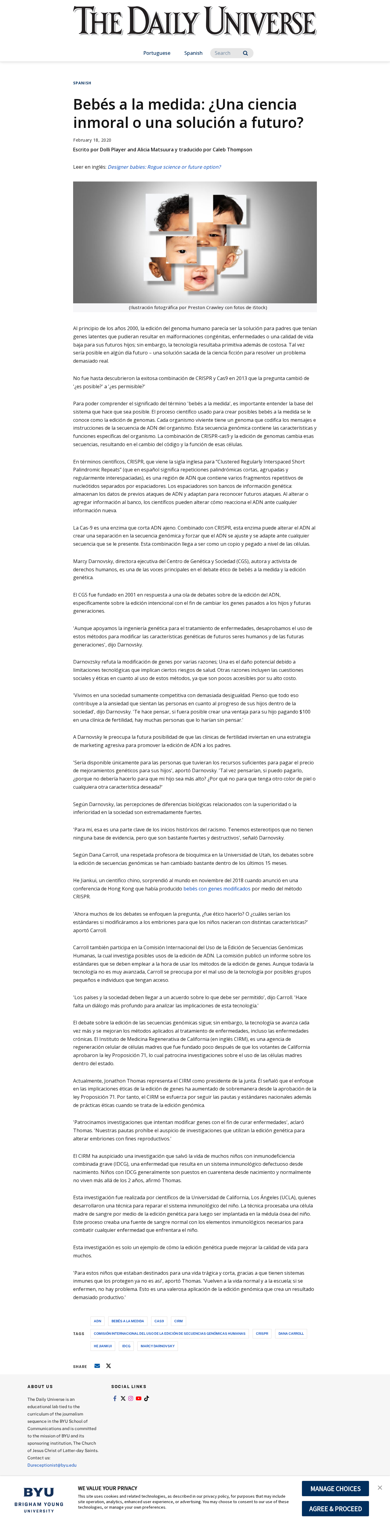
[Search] (245, 53)
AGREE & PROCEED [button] (335, 1508)
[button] (380, 1487)
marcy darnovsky (158, 1346)
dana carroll (291, 1333)
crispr (262, 1333)
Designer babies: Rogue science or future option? (164, 167)
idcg (126, 1346)
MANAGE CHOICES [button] (335, 1488)
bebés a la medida (128, 1321)
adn (97, 1321)
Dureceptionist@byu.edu (51, 1465)
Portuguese (156, 53)
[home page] (195, 27)
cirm (178, 1321)
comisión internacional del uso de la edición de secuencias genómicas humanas (170, 1333)
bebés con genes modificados (216, 888)
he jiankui (103, 1346)
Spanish (193, 53)
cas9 (159, 1321)
